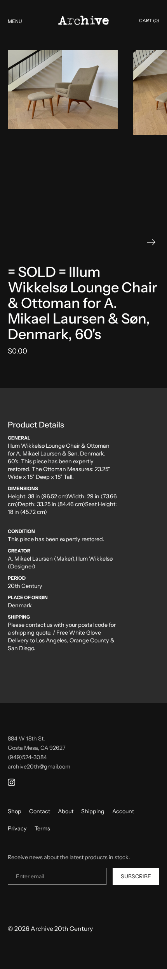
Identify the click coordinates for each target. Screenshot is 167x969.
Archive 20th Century (62, 928)
